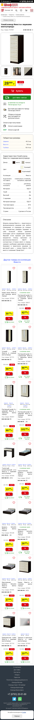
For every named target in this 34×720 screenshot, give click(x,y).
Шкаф (11, 4)
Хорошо (17, 716)
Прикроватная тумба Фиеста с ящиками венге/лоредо (9, 639)
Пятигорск (6, 1)
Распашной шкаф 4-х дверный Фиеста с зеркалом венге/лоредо (9, 412)
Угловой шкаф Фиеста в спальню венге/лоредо (9, 353)
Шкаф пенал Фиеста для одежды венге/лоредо (9, 294)
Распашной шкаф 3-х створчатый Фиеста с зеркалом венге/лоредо (25, 356)
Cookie (24, 712)
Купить (19, 91)
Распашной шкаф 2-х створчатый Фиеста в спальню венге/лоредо (25, 297)
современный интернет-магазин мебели (16, 7)
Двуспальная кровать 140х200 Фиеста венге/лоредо (25, 532)
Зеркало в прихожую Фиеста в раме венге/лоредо (25, 639)
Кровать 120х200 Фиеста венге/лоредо (9, 528)
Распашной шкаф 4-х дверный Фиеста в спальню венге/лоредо (25, 414)
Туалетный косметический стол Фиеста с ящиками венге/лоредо (9, 470)
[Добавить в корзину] (8, 318)
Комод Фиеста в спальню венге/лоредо (25, 584)
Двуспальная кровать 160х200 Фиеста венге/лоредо (9, 585)
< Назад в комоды (8, 20)
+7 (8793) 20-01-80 (26, 1)
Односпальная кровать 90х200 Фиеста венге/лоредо (25, 473)
